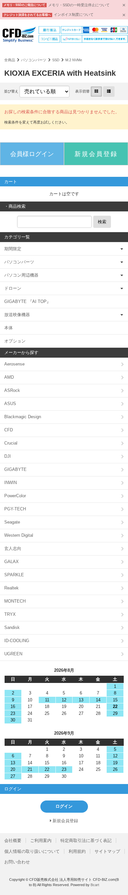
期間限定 (12, 248)
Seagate (12, 522)
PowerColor (15, 495)
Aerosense (14, 364)
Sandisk (12, 627)
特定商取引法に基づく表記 (86, 840)
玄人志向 (12, 548)
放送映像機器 (17, 314)
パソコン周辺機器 (21, 275)
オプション (15, 341)
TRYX (10, 614)
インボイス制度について (74, 14)
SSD (55, 60)
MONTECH (15, 601)
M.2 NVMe (73, 60)
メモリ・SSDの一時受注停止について (79, 5)
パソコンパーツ (33, 60)
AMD (9, 377)
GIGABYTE (15, 469)
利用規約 (77, 851)
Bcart (95, 885)
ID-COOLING (16, 640)
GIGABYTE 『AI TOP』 (27, 301)
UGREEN (13, 653)
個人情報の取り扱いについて (32, 851)
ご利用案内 (41, 840)
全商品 (9, 60)
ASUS (10, 403)
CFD (8, 429)
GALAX (11, 561)
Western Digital (18, 535)
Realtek (11, 587)
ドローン (12, 288)
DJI (7, 456)
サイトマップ (107, 851)
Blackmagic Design (22, 416)
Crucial (10, 443)
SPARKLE (14, 574)
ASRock (12, 390)
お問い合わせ (17, 861)
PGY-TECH (15, 508)
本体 (8, 327)
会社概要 (12, 840)
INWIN (10, 482)
